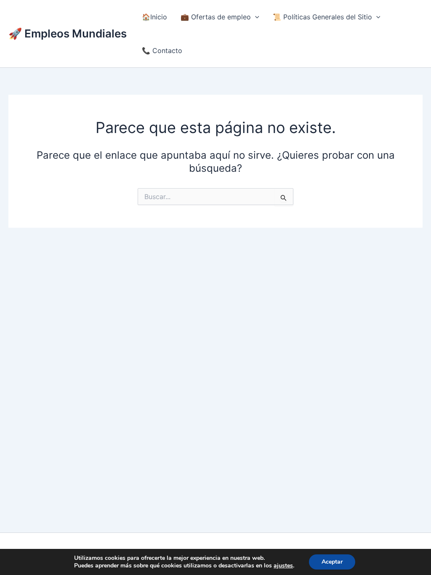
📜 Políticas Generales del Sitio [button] (322, 17)
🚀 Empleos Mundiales (67, 33)
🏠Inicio (154, 17)
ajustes (283, 566)
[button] (255, 17)
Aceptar (332, 562)
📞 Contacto (162, 50)
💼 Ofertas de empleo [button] (216, 17)
